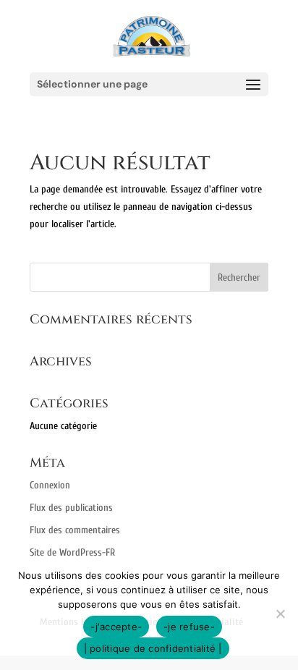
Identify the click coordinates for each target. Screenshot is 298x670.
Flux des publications (71, 507)
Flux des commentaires (75, 530)
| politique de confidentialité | (153, 648)
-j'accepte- (116, 626)
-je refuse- (189, 626)
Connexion (50, 485)
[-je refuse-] (280, 613)
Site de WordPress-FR (72, 552)
